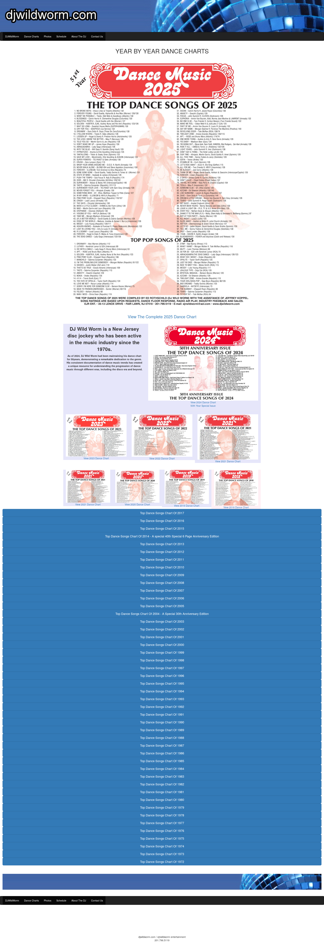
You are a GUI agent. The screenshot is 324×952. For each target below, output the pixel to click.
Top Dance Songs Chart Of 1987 (162, 745)
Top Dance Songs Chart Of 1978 (162, 815)
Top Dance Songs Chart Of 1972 (162, 861)
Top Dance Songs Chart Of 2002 (162, 629)
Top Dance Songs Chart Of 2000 (162, 644)
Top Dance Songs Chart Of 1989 (162, 730)
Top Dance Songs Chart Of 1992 (162, 706)
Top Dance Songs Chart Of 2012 (162, 551)
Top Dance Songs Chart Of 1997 (162, 668)
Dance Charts (31, 36)
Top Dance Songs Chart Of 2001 (162, 637)
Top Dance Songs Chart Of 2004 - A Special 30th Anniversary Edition (162, 613)
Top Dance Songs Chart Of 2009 (162, 575)
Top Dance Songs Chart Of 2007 (162, 590)
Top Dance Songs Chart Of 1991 (162, 714)
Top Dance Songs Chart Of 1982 (162, 784)
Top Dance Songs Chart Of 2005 (162, 606)
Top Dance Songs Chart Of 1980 (162, 799)
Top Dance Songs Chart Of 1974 (162, 846)
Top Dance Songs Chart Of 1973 (162, 854)
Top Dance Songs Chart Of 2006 (162, 598)
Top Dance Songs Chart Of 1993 (162, 699)
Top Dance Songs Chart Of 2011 (162, 559)
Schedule (61, 36)
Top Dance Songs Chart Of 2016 (162, 520)
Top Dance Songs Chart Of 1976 (162, 830)
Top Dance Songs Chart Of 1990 (162, 722)
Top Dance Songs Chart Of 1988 (162, 737)
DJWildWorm (12, 36)
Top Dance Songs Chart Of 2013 (162, 544)
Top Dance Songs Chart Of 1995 (162, 683)
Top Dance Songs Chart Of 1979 (162, 807)
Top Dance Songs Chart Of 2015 (162, 528)
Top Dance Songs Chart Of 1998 (162, 660)
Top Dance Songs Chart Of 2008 (162, 582)
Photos (47, 36)
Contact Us (97, 36)
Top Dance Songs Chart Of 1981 (162, 792)
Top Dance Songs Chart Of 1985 (162, 761)
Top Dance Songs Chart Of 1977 (162, 823)
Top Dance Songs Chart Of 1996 (162, 675)
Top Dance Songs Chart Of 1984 (162, 768)
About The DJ (78, 36)
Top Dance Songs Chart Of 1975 (162, 838)
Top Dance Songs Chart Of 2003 (162, 621)
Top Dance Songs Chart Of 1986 (162, 753)
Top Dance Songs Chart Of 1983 (162, 776)
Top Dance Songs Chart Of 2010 (162, 567)
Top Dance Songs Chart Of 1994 (162, 691)
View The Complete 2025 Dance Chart (162, 316)
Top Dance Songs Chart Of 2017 (162, 513)
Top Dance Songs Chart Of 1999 (162, 652)
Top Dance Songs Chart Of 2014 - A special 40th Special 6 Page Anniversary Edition (162, 536)
